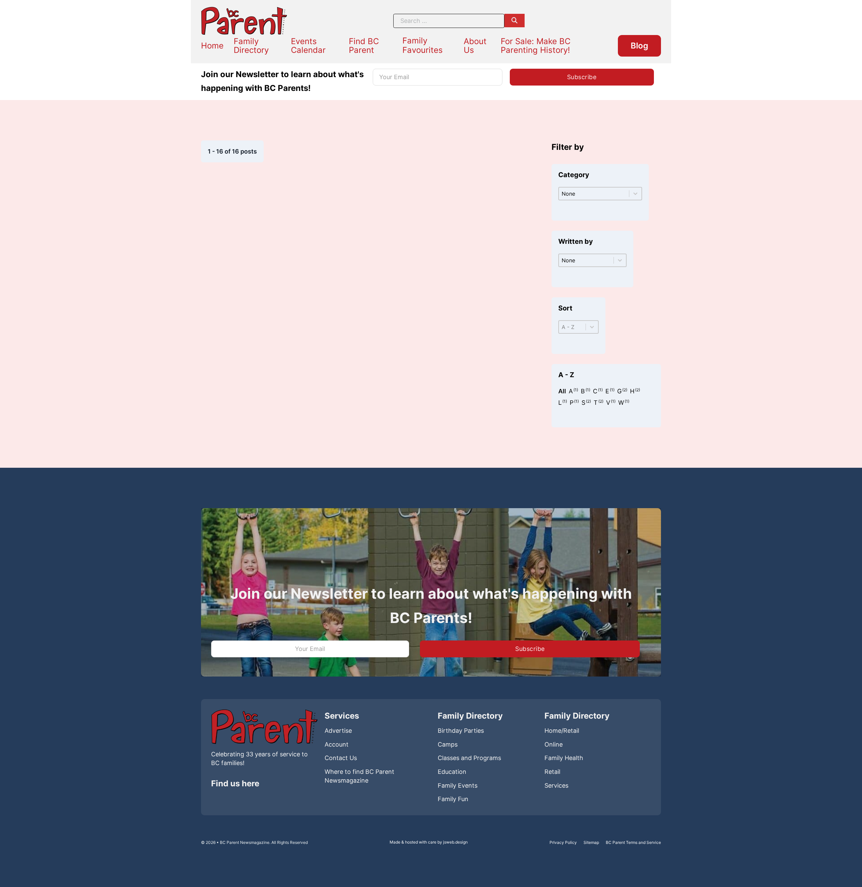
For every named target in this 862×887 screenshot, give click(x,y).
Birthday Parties (461, 730)
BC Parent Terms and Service (633, 842)
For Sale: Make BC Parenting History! (535, 45)
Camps (448, 744)
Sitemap (591, 842)
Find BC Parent (364, 45)
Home (212, 45)
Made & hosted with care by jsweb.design (429, 842)
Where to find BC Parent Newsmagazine (359, 776)
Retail (552, 771)
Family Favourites (422, 45)
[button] (562, 391)
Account (337, 744)
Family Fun (453, 798)
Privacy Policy (563, 842)
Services (556, 785)
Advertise (338, 730)
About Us (475, 45)
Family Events (457, 785)
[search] (514, 20)
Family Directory (251, 45)
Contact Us (341, 757)
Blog (639, 46)
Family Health (563, 757)
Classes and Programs (469, 757)
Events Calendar (308, 45)
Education (452, 771)
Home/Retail (561, 730)
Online (553, 744)
